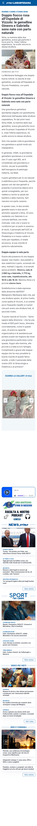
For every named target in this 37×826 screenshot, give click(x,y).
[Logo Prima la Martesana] (18, 2)
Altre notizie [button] (29, 589)
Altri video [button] (30, 721)
